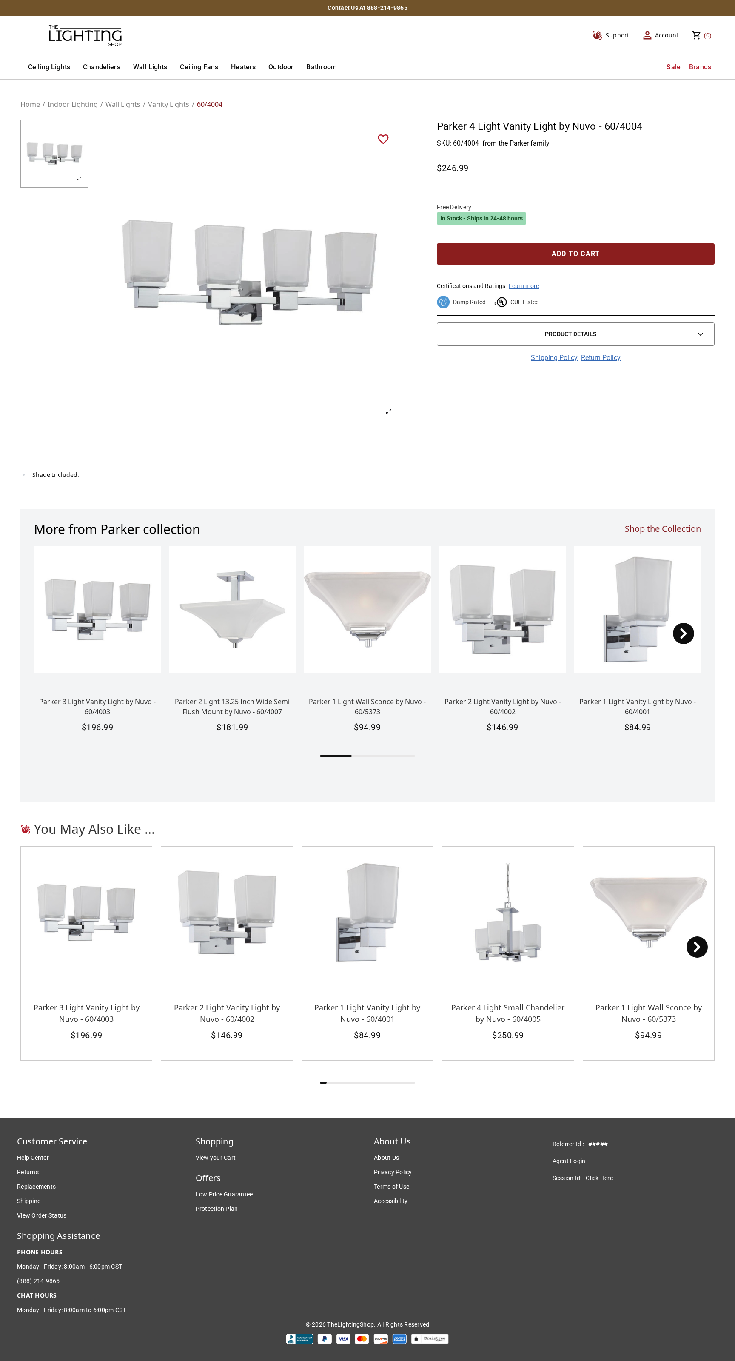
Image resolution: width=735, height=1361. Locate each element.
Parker (519, 143)
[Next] (683, 633)
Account (667, 35)
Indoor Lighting (73, 104)
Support (618, 35)
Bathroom (321, 67)
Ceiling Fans (199, 67)
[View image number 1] (54, 154)
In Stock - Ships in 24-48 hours (481, 218)
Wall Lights (150, 67)
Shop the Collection (663, 528)
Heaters (243, 67)
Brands (700, 67)
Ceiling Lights (49, 67)
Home (30, 104)
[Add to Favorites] (383, 138)
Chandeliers (101, 67)
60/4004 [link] (209, 104)
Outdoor (280, 67)
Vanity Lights (168, 104)
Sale (674, 67)
